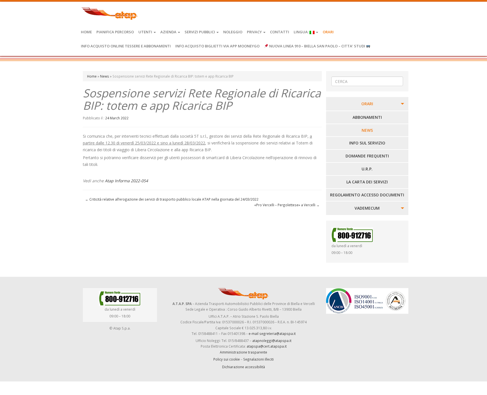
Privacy (255, 31)
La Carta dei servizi (367, 182)
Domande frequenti (367, 156)
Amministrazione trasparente (243, 352)
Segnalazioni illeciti (258, 359)
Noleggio (232, 31)
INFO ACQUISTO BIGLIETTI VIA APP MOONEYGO (217, 46)
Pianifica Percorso (115, 31)
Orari (328, 31)
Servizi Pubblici (200, 31)
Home (86, 31)
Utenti (145, 31)
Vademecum (367, 208)
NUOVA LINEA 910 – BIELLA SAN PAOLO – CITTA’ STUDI (317, 46)
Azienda (168, 31)
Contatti (279, 31)
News (104, 76)
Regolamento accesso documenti (367, 195)
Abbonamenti (367, 117)
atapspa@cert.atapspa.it (267, 346)
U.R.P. (367, 169)
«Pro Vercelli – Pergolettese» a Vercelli (287, 205)
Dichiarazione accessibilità (243, 367)
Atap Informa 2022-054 (126, 180)
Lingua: (301, 31)
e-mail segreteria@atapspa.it (272, 333)
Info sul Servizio (367, 143)
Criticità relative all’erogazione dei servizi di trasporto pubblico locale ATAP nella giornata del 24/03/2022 (171, 199)
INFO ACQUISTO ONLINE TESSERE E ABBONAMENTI (126, 46)
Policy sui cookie (226, 359)
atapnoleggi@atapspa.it (271, 340)
